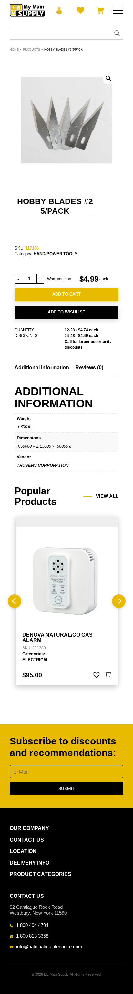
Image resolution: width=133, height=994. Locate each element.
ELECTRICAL (35, 659)
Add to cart (66, 294)
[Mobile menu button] (118, 10)
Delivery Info (29, 863)
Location (23, 851)
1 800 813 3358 (32, 935)
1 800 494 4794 (32, 925)
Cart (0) (99, 10)
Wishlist (79, 10)
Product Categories (40, 874)
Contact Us (27, 840)
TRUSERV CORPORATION (42, 465)
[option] (67, 601)
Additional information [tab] (42, 367)
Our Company (29, 828)
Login (59, 10)
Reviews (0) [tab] (89, 367)
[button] (108, 78)
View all (107, 496)
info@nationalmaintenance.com (49, 946)
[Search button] (117, 33)
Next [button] (119, 601)
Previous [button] (14, 601)
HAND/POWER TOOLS (56, 254)
